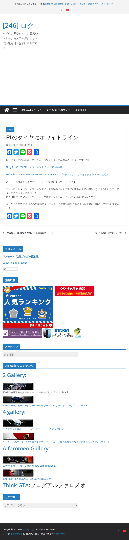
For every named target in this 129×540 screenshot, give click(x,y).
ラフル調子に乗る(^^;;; (108, 233)
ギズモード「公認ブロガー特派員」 (21, 256)
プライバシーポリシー (58, 109)
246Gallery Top (31, 109)
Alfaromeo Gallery (26, 448)
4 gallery (13, 411)
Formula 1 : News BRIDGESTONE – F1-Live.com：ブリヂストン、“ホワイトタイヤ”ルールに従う (57, 174)
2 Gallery (14, 375)
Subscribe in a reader (15, 262)
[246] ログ (18, 25)
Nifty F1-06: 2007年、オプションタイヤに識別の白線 (34, 167)
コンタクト (81, 109)
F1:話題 (10, 129)
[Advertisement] (64, 79)
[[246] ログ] (7, 110)
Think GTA (16, 485)
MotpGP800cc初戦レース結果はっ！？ (30, 233)
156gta (30, 144)
